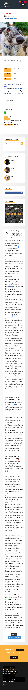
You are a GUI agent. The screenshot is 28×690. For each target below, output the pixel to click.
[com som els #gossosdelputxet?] (14, 223)
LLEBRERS (12, 120)
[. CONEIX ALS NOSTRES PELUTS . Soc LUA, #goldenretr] (14, 426)
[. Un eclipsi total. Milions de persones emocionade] (14, 406)
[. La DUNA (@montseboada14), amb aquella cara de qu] (14, 347)
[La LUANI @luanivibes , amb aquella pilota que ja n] (14, 524)
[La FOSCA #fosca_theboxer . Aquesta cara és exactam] (14, 249)
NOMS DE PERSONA (8, 122)
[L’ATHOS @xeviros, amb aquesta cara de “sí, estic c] (14, 445)
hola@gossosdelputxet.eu (10, 669)
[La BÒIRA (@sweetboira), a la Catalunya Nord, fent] (14, 544)
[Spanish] (26, 2)
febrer (18, 119)
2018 (13, 119)
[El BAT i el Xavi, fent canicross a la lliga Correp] (14, 308)
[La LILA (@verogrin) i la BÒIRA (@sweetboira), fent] (14, 622)
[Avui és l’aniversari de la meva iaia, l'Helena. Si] (14, 386)
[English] (22, 2)
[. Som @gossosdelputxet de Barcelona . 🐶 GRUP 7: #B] (14, 288)
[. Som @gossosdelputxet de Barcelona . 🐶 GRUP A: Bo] (14, 603)
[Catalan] (20, 2)
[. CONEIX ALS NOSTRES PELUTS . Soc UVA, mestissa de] (14, 504)
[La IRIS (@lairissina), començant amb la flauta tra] (14, 485)
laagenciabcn (11, 676)
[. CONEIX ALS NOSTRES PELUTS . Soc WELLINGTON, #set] (14, 563)
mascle (17, 120)
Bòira (13, 673)
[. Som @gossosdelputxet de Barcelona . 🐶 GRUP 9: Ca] (14, 465)
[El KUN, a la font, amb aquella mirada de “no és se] (14, 583)
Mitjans (16, 124)
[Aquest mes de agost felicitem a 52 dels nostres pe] (14, 367)
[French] (24, 2)
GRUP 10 (6, 120)
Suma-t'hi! (14, 657)
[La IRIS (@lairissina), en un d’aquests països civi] (14, 268)
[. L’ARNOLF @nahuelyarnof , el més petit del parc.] (14, 327)
